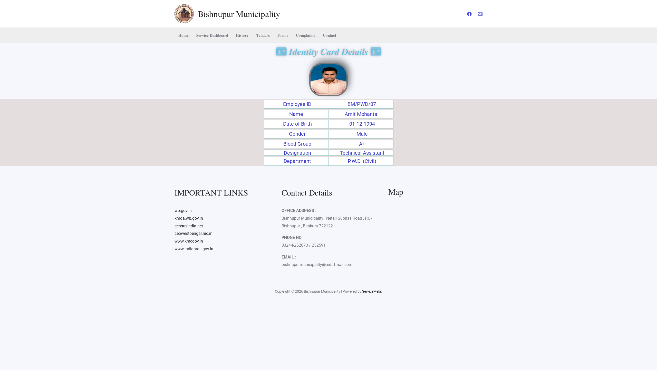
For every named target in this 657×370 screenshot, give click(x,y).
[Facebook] (469, 14)
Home (183, 35)
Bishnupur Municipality (239, 13)
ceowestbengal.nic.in (193, 233)
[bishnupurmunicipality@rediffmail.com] (480, 14)
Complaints (305, 35)
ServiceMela (371, 291)
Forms (282, 35)
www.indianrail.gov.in (194, 248)
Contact (329, 35)
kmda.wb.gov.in (189, 218)
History (242, 35)
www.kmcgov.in (189, 241)
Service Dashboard (212, 35)
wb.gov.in (183, 210)
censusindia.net (189, 226)
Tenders (263, 35)
